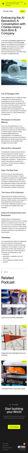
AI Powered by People (14, 40)
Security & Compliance (7, 447)
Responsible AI (5, 445)
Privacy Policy (5, 443)
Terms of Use (5, 449)
